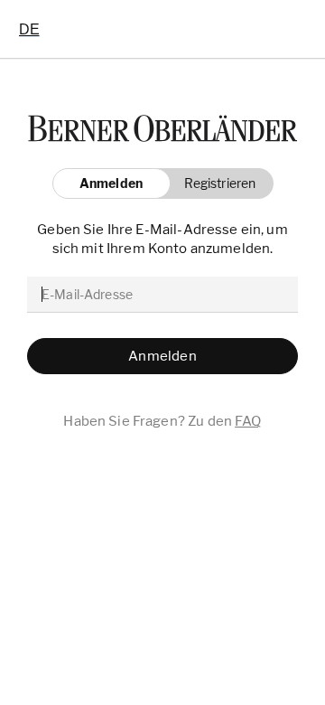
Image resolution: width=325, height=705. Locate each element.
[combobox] (29, 29)
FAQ (248, 421)
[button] (215, 183)
